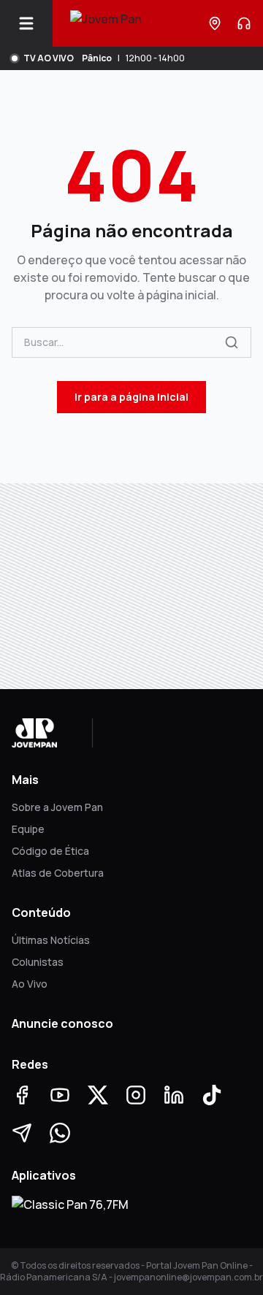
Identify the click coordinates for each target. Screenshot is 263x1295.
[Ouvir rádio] (244, 23)
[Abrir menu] (32, 23)
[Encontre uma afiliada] (214, 23)
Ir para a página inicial (131, 397)
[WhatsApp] (60, 1133)
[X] (98, 1095)
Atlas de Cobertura (58, 873)
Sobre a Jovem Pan (57, 807)
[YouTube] (60, 1095)
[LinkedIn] (174, 1095)
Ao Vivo (29, 984)
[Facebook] (22, 1095)
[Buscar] (231, 342)
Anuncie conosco (62, 1023)
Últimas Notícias (51, 940)
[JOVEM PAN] (106, 23)
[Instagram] (136, 1095)
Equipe (28, 829)
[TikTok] (212, 1095)
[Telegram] (22, 1133)
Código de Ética (50, 851)
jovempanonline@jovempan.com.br (188, 1277)
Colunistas (38, 962)
